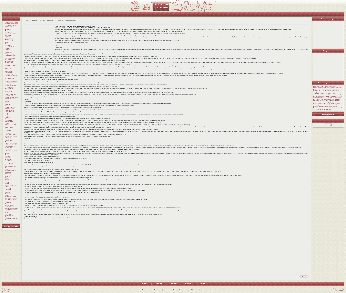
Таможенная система (10, 166)
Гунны (324, 109)
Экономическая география (12, 208)
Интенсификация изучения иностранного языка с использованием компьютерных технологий (327, 92)
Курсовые (188, 283)
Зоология (7, 64)
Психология (8, 149)
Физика (7, 186)
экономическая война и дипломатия (322, 97)
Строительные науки (10, 162)
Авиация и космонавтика (11, 23)
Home (13, 14)
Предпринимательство (11, 144)
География (8, 48)
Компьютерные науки (10, 82)
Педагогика (8, 137)
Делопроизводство (10, 58)
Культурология (9, 95)
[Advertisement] (39, 38)
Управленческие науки (11, 185)
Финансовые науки (10, 191)
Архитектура (8, 26)
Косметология (8, 84)
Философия (8, 189)
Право (6, 142)
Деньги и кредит (9, 59)
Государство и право (10, 54)
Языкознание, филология (11, 216)
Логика (7, 101)
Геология (7, 51)
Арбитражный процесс (11, 25)
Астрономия (8, 29)
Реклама (7, 153)
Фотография (8, 193)
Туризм (7, 179)
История (7, 77)
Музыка (7, 123)
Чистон (329, 109)
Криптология (8, 91)
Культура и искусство (10, 94)
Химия (7, 195)
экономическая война (336, 96)
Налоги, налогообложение (12, 126)
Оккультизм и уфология (11, 134)
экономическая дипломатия (320, 95)
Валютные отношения (11, 44)
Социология (8, 157)
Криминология (9, 90)
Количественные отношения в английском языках (326, 107)
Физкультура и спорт (10, 188)
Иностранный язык (10, 69)
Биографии (8, 35)
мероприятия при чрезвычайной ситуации (325, 86)
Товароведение (9, 175)
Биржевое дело (9, 39)
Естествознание (9, 61)
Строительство (9, 163)
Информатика (8, 71)
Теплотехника (8, 172)
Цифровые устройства (11, 198)
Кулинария (8, 93)
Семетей (333, 105)
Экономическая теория (11, 209)
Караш (337, 105)
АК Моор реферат (334, 99)
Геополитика (8, 52)
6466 (341, 107)
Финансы (7, 192)
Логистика (7, 103)
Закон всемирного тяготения (320, 102)
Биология (7, 36)
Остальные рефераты (11, 136)
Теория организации (10, 170)
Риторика (7, 156)
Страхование (8, 160)
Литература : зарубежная (11, 97)
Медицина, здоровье (10, 107)
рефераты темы (333, 102)
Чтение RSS (215, 2)
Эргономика (8, 211)
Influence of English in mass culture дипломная (325, 106)
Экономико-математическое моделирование (9, 205)
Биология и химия (9, 38)
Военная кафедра (10, 46)
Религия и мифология (10, 155)
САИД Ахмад (331, 93)
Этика (6, 212)
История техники (9, 78)
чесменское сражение (334, 100)
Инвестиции (8, 68)
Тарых (328, 103)
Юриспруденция (9, 214)
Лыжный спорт (324, 93)
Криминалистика (9, 88)
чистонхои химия (317, 109)
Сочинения (173, 283)
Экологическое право (10, 199)
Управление (8, 183)
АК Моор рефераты (324, 99)
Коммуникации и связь (11, 81)
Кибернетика (8, 80)
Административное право (11, 22)
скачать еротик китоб (324, 105)
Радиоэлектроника (10, 152)
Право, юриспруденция (11, 143)
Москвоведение (9, 121)
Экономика (8, 202)
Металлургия (8, 120)
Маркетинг (8, 104)
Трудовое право (9, 178)
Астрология (8, 28)
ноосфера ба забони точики (320, 100)
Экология (7, 201)
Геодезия (7, 49)
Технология (8, 173)
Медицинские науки (10, 108)
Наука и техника (9, 127)
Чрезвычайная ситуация (319, 87)
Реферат (145, 283)
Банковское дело (9, 31)
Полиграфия (8, 139)
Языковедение (9, 215)
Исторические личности (11, 75)
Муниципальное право (11, 124)
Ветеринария (8, 45)
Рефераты (159, 283)
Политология (8, 140)
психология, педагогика (11, 150)
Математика (8, 105)
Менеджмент (8, 118)
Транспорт (8, 176)
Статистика (8, 159)
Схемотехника (9, 165)
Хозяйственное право (10, 196)
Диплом (202, 283)
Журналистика (9, 62)
